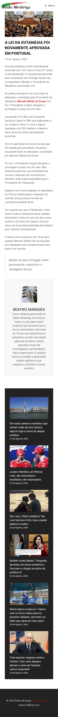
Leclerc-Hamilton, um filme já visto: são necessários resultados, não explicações (26, 475)
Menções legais (42, 700)
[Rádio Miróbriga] (16, 5)
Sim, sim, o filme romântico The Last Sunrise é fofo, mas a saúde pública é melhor (28, 520)
